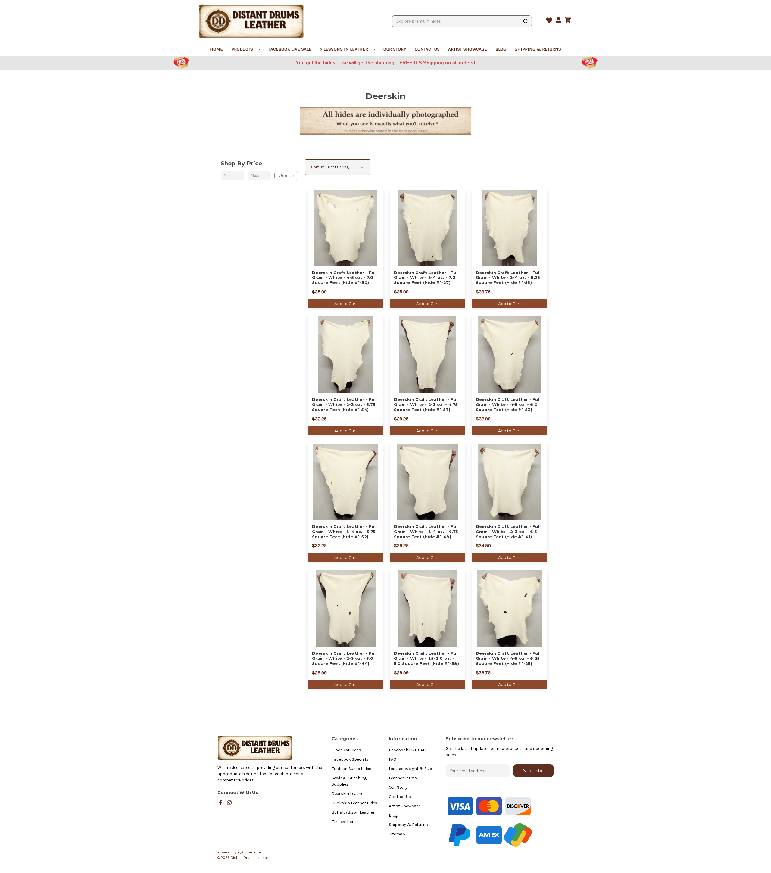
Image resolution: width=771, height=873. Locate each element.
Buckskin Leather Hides (354, 803)
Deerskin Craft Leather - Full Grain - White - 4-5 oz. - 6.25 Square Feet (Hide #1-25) (508, 658)
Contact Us (427, 49)
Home (216, 49)
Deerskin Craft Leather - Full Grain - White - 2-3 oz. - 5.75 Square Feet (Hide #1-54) (344, 404)
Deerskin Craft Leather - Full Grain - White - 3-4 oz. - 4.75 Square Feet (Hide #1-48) (426, 531)
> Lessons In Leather (344, 49)
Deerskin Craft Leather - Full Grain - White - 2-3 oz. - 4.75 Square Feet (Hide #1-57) (426, 404)
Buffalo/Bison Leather (353, 812)
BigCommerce (249, 852)
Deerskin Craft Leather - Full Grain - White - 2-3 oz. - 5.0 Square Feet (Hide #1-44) (344, 658)
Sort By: (318, 167)
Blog (500, 49)
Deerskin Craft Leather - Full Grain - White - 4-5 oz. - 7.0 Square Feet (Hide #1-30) (344, 277)
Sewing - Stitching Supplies (349, 781)
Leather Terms (403, 778)
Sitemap (397, 834)
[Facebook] (220, 803)
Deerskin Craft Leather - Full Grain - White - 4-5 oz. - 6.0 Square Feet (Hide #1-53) (508, 404)
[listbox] (347, 167)
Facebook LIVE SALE (289, 49)
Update (286, 175)
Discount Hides (346, 750)
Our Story (394, 49)
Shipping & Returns (538, 49)
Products (242, 49)
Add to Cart (345, 303)
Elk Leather (343, 821)
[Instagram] (229, 803)
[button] (96, 63)
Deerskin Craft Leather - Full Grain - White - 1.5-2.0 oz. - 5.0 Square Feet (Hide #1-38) (426, 658)
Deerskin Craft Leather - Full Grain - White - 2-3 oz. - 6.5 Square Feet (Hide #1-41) (508, 531)
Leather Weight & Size (410, 768)
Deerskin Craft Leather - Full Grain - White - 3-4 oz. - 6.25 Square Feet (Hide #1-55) (508, 277)
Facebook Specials (350, 759)
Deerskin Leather (348, 793)
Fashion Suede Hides (351, 768)
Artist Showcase (467, 49)
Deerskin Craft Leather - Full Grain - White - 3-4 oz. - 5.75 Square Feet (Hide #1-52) (344, 531)
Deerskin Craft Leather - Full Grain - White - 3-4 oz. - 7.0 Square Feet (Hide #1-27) (426, 277)
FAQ (392, 759)
